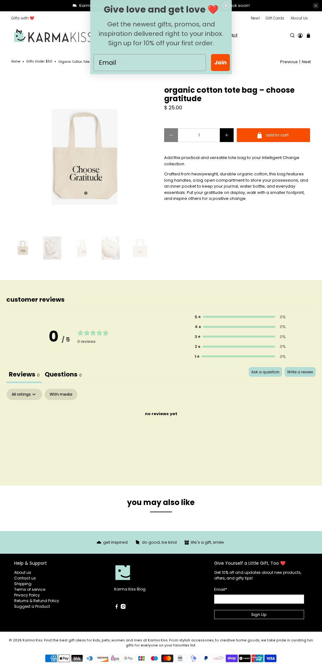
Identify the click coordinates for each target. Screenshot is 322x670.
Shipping (22, 583)
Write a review (300, 372)
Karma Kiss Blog (130, 589)
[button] (240, 317)
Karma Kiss (32, 640)
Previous (289, 62)
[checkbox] (61, 394)
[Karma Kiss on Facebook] (116, 607)
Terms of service (29, 589)
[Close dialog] (226, 6)
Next (306, 62)
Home (15, 61)
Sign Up (259, 615)
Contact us (25, 578)
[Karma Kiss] (53, 35)
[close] (316, 6)
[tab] (63, 375)
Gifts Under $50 (39, 61)
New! (255, 18)
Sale (233, 35)
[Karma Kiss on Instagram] (123, 607)
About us (22, 572)
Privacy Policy (27, 595)
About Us (299, 18)
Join (220, 62)
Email (220, 589)
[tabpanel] (161, 435)
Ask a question (265, 372)
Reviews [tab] (24, 374)
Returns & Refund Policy (36, 600)
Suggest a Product (32, 606)
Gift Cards (275, 18)
